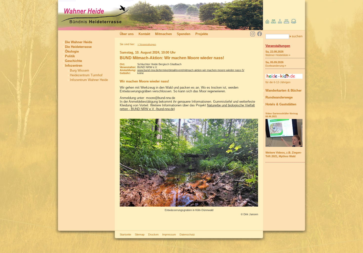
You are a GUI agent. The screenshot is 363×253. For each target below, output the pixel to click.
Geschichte (73, 61)
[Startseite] (94, 22)
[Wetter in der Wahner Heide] (294, 22)
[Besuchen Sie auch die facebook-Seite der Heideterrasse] (259, 34)
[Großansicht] (189, 205)
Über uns (127, 34)
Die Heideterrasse (78, 47)
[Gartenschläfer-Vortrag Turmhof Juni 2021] (283, 145)
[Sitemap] (280, 22)
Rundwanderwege (279, 97)
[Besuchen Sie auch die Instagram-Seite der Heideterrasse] (252, 33)
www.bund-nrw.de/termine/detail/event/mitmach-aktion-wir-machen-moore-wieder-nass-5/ (190, 70)
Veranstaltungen (277, 46)
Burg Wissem (79, 70)
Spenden (183, 34)
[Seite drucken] (286, 22)
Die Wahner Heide (78, 42)
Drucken (153, 234)
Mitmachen (163, 34)
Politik (70, 56)
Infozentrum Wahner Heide (89, 80)
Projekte (201, 34)
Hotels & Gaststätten (280, 104)
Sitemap (139, 234)
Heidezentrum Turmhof (86, 75)
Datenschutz (187, 234)
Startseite (125, 234)
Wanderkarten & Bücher (283, 90)
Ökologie (72, 51)
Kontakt (144, 34)
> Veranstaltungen (147, 44)
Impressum (169, 234)
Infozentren (73, 65)
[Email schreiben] (273, 22)
